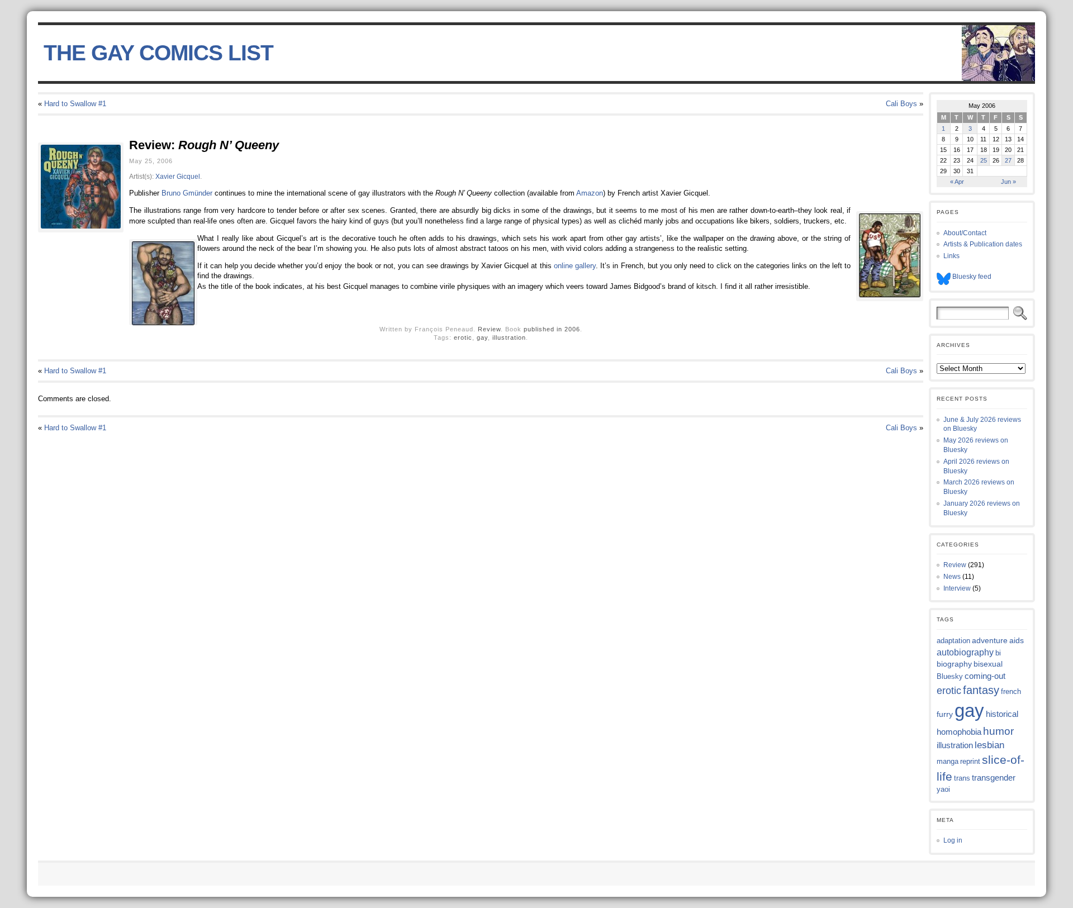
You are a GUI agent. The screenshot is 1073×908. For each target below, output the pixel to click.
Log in (952, 840)
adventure (990, 640)
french (1011, 691)
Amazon (589, 193)
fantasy (981, 690)
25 (983, 160)
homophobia (959, 732)
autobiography (965, 652)
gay (482, 337)
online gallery (575, 266)
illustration (509, 337)
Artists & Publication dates (982, 244)
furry (945, 714)
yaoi (943, 789)
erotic (463, 337)
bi (998, 653)
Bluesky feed (971, 277)
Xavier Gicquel (177, 176)
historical (1002, 714)
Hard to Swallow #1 (75, 103)
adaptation (953, 640)
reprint (970, 761)
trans (962, 778)
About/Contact (964, 233)
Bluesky (950, 676)
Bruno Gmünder (187, 193)
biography (954, 663)
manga (947, 761)
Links (951, 256)
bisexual (988, 663)
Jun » (1008, 181)
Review (489, 329)
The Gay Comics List (158, 53)
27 (1008, 160)
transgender (993, 777)
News (952, 577)
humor (998, 731)
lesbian (989, 745)
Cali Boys (901, 103)
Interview (957, 588)
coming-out (985, 676)
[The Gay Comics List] (536, 53)
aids (1016, 640)
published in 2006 (552, 329)
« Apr (957, 181)
